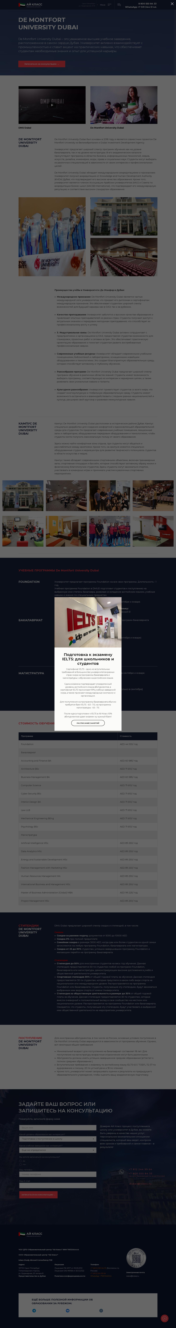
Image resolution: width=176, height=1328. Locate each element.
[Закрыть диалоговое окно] (172, 3)
